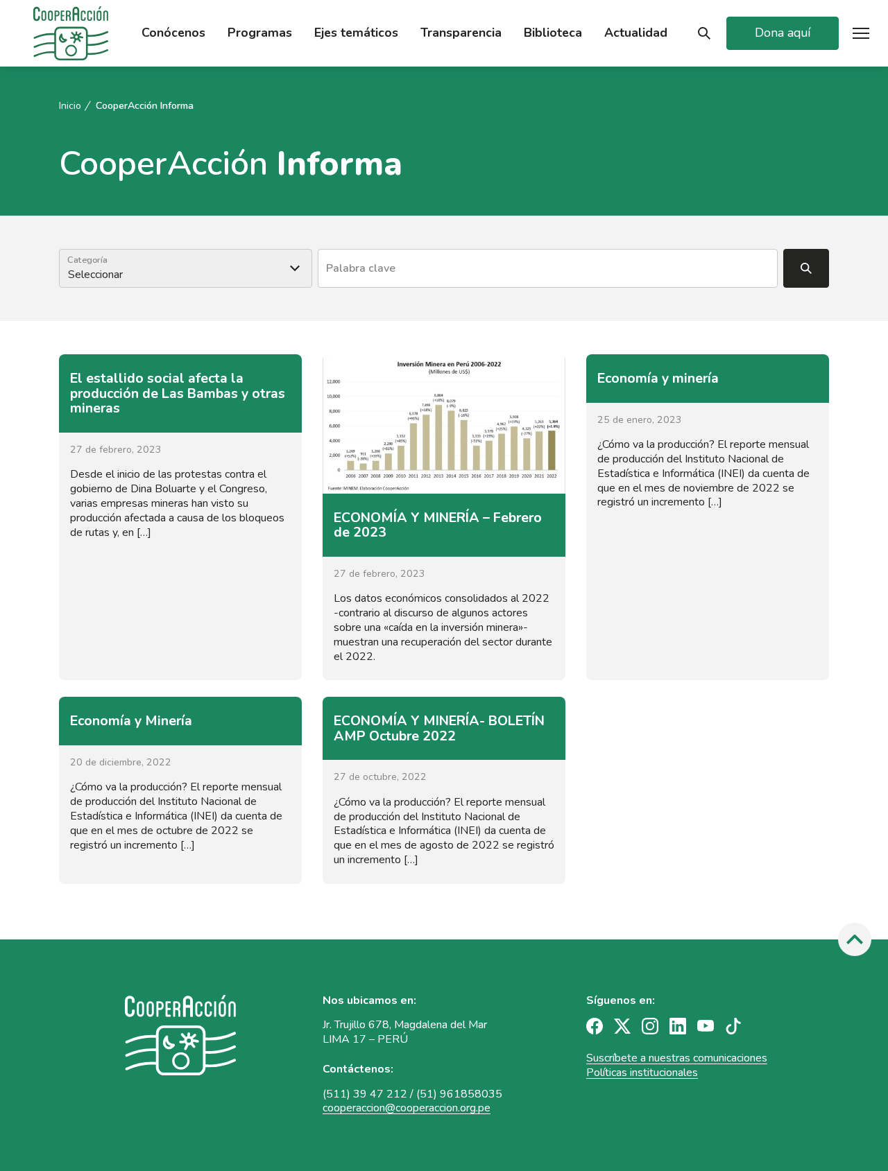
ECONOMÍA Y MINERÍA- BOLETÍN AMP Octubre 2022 (439, 728)
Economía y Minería (131, 720)
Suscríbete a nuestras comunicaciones (676, 1058)
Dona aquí (782, 32)
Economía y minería (658, 378)
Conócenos (173, 33)
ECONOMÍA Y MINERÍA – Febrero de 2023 (438, 525)
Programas (260, 33)
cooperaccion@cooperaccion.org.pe (406, 1108)
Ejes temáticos (356, 33)
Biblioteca (553, 33)
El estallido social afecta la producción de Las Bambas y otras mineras (177, 393)
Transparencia (461, 33)
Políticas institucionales (642, 1072)
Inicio (70, 106)
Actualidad (635, 33)
